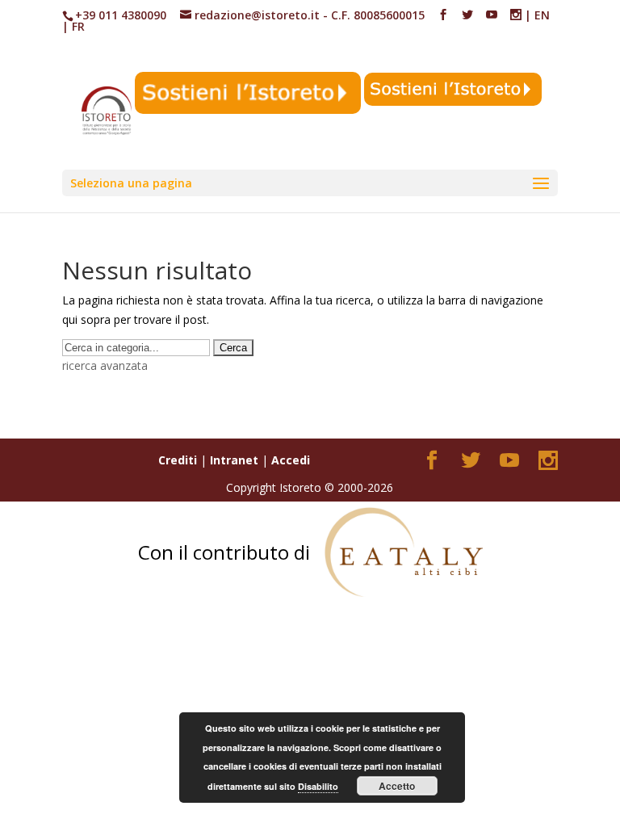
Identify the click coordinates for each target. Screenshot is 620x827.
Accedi (290, 460)
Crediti (177, 460)
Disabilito (318, 786)
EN (542, 15)
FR (78, 26)
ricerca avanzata (105, 365)
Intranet (234, 460)
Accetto (397, 786)
